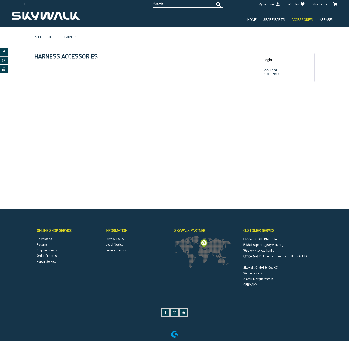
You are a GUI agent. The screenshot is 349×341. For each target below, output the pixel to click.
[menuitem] (188, 4)
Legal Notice (114, 244)
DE (24, 4)
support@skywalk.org (268, 245)
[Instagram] (174, 312)
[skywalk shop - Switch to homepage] (46, 18)
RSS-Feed (270, 70)
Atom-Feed (271, 74)
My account (267, 4)
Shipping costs (47, 250)
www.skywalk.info (262, 250)
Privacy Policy (115, 239)
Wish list (294, 4)
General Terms (116, 250)
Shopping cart (322, 4)
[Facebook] (165, 312)
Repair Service (47, 261)
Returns (42, 244)
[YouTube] (183, 312)
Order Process (47, 256)
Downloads (44, 239)
